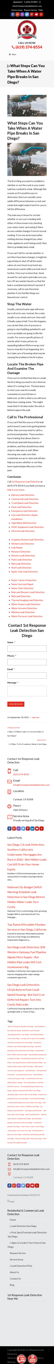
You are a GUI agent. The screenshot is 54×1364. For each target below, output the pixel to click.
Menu (14, 54)
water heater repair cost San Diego (32, 1126)
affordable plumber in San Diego (18, 1034)
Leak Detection (30, 1070)
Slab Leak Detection (21, 596)
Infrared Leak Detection (23, 531)
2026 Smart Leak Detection (31, 1030)
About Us (14, 1272)
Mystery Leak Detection (23, 555)
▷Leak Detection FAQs (21, 1266)
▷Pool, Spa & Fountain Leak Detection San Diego (27, 1234)
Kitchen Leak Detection (22, 543)
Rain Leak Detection (21, 563)
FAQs (41, 10)
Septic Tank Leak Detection (24, 571)
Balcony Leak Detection (22, 495)
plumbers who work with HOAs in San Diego (26, 1090)
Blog (12, 1285)
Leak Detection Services (24, 1074)
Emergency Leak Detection (24, 511)
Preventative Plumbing (37, 1098)
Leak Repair (17, 547)
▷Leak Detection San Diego (23, 1226)
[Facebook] (13, 16)
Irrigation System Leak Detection (27, 539)
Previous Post (14, 728)
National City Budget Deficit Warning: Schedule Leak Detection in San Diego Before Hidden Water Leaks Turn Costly (26, 896)
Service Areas (17, 10)
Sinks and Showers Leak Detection (28, 592)
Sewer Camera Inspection (23, 580)
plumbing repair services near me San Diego (22, 1094)
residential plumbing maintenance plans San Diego (24, 1102)
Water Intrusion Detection (24, 608)
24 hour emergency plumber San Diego (20, 1026)
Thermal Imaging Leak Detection (27, 600)
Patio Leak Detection (21, 559)
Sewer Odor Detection (22, 588)
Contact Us (15, 1278)
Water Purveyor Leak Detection (26, 616)
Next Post (41, 740)
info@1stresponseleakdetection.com (27, 6)
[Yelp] (41, 16)
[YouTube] (36, 16)
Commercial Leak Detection (24, 499)
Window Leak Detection (23, 612)
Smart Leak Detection (32, 1114)
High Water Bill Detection (23, 523)
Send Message (16, 704)
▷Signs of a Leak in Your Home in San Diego (27, 1244)
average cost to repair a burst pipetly (33, 1038)
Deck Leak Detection (21, 507)
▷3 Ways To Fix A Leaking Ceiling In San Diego (28, 744)
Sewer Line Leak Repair (22, 584)
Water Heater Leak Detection (25, 604)
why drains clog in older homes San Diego (28, 1138)
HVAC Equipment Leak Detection (27, 527)
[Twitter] (27, 16)
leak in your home (15, 489)
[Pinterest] (32, 16)
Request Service (30, 10)
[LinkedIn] (32, 829)
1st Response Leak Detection (26, 481)
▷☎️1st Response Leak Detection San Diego (27, 30)
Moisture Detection (21, 551)
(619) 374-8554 (31, 2)
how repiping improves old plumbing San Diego (27, 1062)
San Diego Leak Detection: (33, 1110)
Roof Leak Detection (21, 567)
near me (35, 717)
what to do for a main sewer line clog (19, 1130)
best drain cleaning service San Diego (20, 1042)
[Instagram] (22, 16)
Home (13, 1219)
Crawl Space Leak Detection (25, 503)
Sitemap (11, 1361)
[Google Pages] (17, 16)
